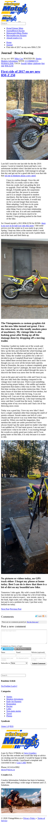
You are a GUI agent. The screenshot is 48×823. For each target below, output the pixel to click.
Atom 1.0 (5, 726)
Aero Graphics (30, 753)
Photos (9, 716)
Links (8, 709)
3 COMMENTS (31, 61)
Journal (15, 31)
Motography (17, 33)
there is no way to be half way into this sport (23, 224)
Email (18, 652)
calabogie (37, 63)
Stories (38, 58)
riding (29, 63)
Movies (16, 35)
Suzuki (24, 63)
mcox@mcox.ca (8, 769)
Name (3, 652)
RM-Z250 (9, 66)
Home (14, 28)
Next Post (5, 609)
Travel (9, 713)
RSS (11, 726)
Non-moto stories (13, 711)
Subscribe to (5, 663)
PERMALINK (7, 63)
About (14, 38)
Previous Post (15, 609)
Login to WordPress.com (22, 648)
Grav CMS (21, 763)
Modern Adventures (9, 61)
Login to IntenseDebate (7, 648)
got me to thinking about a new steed (20, 176)
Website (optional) (38, 652)
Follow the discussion (44, 616)
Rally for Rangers (13, 701)
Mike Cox (19, 58)
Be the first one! (33, 622)
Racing (9, 706)
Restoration (11, 704)
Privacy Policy (29, 818)
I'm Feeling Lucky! (9, 686)
